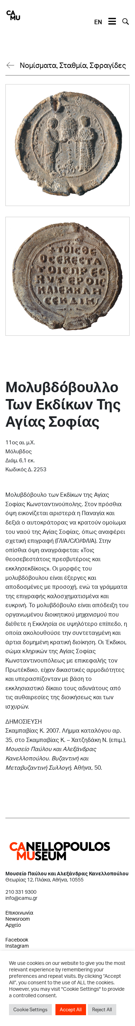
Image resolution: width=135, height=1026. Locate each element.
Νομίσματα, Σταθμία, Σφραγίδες (73, 65)
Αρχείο (13, 925)
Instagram (17, 946)
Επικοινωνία (19, 913)
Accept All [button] (71, 1009)
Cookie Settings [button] (30, 1009)
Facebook (16, 939)
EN (98, 22)
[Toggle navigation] (112, 21)
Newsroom (17, 919)
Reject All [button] (102, 1009)
